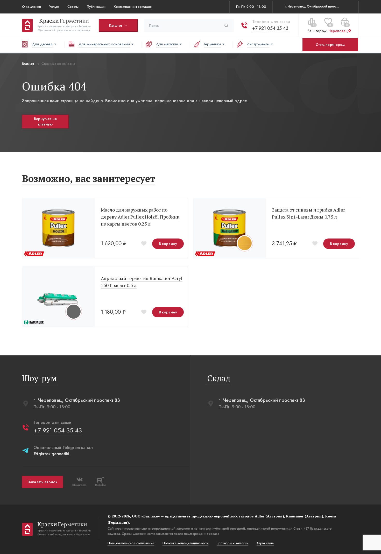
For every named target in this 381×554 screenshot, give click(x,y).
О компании (31, 6)
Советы (73, 6)
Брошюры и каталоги (232, 543)
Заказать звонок (42, 482)
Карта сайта (265, 543)
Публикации (96, 6)
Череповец (338, 30)
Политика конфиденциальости (185, 543)
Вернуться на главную (45, 121)
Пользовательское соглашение (131, 543)
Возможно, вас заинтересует (88, 178)
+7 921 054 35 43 (270, 28)
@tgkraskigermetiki (51, 454)
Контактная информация (133, 6)
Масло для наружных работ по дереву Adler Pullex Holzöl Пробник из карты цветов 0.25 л (140, 217)
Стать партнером (330, 44)
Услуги (54, 6)
